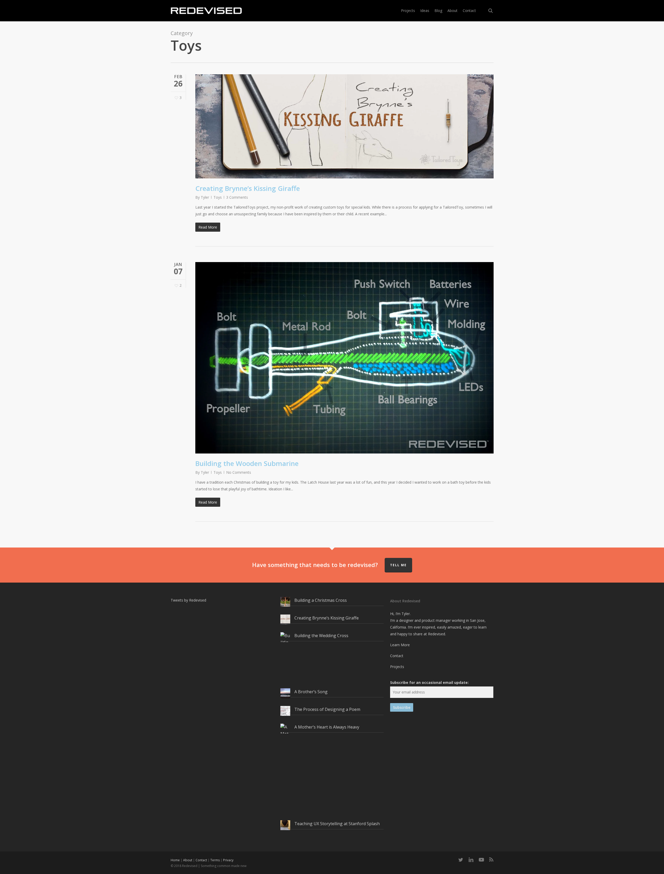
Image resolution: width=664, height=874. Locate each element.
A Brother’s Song (311, 692)
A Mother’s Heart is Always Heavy (326, 727)
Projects (397, 666)
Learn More (400, 644)
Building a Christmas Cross (320, 600)
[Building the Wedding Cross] (285, 659)
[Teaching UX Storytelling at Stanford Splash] (285, 828)
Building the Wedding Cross (321, 635)
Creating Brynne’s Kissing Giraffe (247, 188)
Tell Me (398, 565)
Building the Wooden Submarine (247, 463)
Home (175, 860)
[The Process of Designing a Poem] (285, 714)
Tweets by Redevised (188, 600)
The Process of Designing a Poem (327, 709)
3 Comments (237, 197)
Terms (215, 860)
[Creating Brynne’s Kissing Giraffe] (285, 622)
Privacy (228, 860)
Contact (396, 655)
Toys (217, 197)
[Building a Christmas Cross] (285, 604)
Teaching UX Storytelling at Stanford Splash (337, 823)
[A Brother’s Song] (285, 696)
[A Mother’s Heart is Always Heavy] (285, 771)
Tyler (205, 197)
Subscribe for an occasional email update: (429, 682)
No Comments (238, 472)
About (187, 860)
